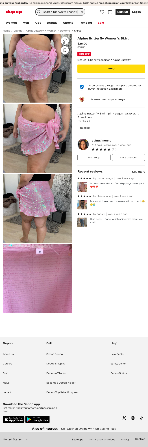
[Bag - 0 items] (110, 11)
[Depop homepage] (14, 12)
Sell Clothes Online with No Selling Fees (88, 428)
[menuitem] (11, 23)
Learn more (116, 88)
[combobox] (60, 12)
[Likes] (102, 11)
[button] (118, 149)
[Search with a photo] (81, 12)
